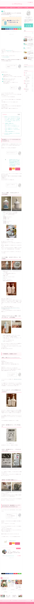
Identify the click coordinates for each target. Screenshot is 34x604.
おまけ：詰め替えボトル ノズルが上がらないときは (12, 130)
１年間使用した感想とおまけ (9, 123)
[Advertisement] (11, 41)
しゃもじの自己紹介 (5, 56)
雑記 (2, 11)
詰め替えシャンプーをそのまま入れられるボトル (12, 116)
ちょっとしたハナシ (29, 75)
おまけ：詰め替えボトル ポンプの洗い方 (11, 128)
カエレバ (14, 166)
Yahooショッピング (18, 169)
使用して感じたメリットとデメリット (11, 124)
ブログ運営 (29, 77)
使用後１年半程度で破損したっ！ (10, 131)
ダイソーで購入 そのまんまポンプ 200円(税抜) (12, 118)
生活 (29, 85)
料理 (29, 84)
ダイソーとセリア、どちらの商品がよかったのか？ (12, 126)
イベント (29, 90)
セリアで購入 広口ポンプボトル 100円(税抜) (12, 119)
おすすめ (29, 76)
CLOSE (19, 114)
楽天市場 (10, 169)
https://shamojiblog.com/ (9, 555)
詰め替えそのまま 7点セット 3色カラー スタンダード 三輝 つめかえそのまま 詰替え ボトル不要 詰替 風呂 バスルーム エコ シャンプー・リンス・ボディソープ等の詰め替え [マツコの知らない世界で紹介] (14, 162)
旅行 (29, 91)
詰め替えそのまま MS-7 (12, 540)
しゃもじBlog (17, 4)
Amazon (13, 168)
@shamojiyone (8, 50)
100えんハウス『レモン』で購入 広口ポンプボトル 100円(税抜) (12, 121)
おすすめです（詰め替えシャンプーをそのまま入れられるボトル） (12, 134)
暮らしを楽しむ (29, 83)
